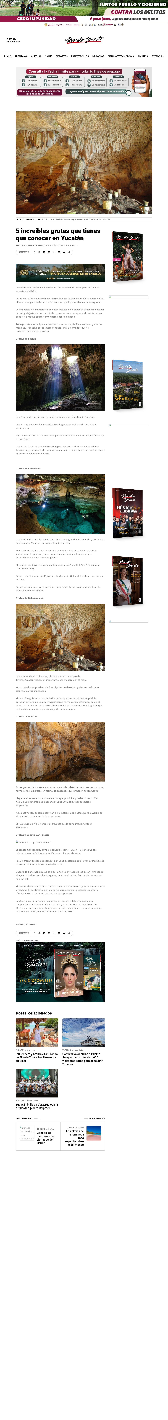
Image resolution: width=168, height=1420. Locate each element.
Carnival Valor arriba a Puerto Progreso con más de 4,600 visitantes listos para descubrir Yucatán (82, 1059)
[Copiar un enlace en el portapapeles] (69, 252)
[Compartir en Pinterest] (48, 252)
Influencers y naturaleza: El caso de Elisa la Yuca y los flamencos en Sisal (37, 1057)
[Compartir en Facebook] (34, 252)
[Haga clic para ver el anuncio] (84, 14)
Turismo (29, 219)
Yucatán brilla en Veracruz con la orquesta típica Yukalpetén (37, 1106)
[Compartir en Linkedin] (53, 252)
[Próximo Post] (93, 1133)
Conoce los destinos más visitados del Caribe (46, 1138)
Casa (18, 219)
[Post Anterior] (27, 1133)
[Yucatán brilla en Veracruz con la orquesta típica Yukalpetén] (37, 1083)
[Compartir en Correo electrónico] (59, 252)
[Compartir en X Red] (38, 252)
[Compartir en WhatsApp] (43, 252)
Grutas (20, 924)
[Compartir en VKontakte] (64, 252)
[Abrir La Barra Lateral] (160, 30)
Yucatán (42, 219)
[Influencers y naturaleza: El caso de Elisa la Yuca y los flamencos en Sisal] (37, 1032)
